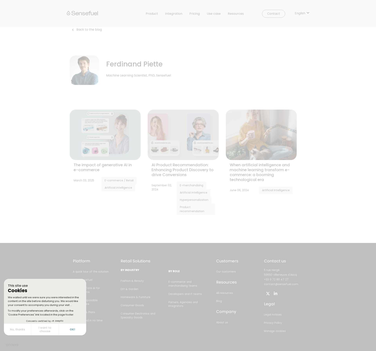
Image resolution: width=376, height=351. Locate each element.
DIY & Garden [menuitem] (129, 289)
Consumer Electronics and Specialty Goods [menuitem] (138, 315)
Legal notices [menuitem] (273, 314)
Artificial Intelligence (118, 188)
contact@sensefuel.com (281, 284)
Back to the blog (89, 29)
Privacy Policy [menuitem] (273, 323)
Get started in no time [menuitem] (88, 320)
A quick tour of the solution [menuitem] (91, 272)
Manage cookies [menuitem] (275, 331)
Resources (236, 14)
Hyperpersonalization (194, 200)
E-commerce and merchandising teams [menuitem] (182, 284)
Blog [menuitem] (219, 301)
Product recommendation (192, 209)
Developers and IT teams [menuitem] (185, 294)
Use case (214, 14)
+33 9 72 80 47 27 (276, 279)
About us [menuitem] (222, 322)
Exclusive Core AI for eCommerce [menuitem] (86, 290)
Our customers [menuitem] (226, 272)
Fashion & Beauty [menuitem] (132, 281)
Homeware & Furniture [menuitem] (135, 297)
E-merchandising (191, 185)
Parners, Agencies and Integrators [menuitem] (183, 304)
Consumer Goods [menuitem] (132, 305)
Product (152, 14)
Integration (173, 14)
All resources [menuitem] (224, 293)
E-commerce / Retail (119, 180)
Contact (273, 13)
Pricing (194, 14)
